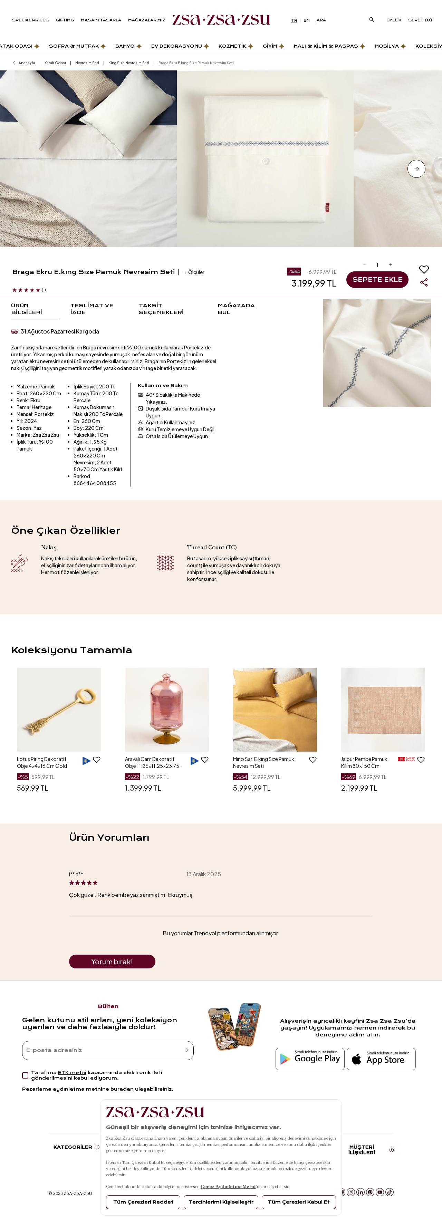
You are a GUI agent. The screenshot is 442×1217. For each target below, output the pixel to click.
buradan (122, 1089)
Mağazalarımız (146, 20)
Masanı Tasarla (101, 20)
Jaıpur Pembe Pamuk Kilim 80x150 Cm (364, 762)
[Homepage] (221, 20)
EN (307, 20)
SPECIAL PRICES (30, 20)
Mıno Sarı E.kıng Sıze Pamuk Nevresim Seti (263, 762)
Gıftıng (65, 20)
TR (294, 20)
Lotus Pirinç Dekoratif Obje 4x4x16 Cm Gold (42, 762)
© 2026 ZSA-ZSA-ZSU (70, 1193)
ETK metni (72, 1072)
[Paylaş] (424, 282)
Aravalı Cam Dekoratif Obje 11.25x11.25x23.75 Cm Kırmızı (152, 762)
